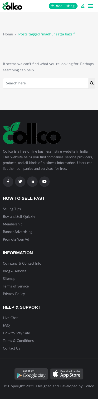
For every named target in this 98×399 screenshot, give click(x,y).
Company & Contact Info (22, 263)
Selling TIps (12, 209)
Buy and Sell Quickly (19, 217)
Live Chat (10, 318)
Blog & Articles (14, 271)
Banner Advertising (17, 232)
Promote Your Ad (16, 239)
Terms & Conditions (18, 341)
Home (8, 34)
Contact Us (11, 348)
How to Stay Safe (16, 333)
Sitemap (9, 279)
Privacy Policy (14, 294)
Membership (12, 224)
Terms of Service (16, 286)
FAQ (6, 325)
